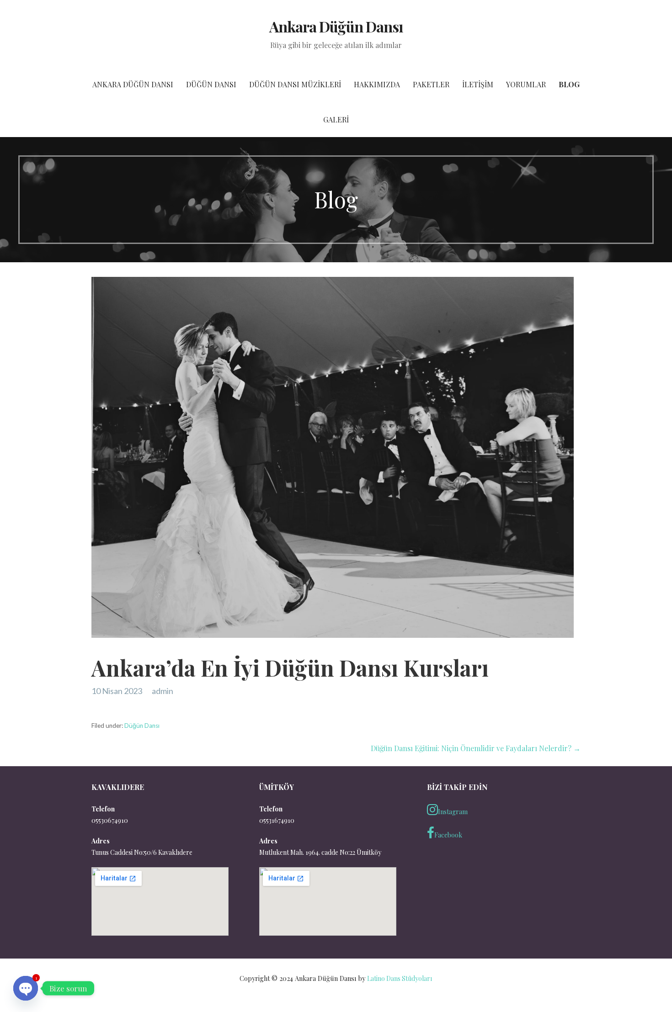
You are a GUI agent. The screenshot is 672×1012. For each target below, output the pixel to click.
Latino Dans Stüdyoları (399, 978)
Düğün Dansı (211, 84)
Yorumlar (526, 84)
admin (162, 691)
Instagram (453, 811)
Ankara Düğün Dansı (336, 26)
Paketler (431, 84)
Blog (569, 84)
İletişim (477, 84)
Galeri (336, 119)
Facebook (448, 835)
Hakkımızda (377, 84)
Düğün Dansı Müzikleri (295, 84)
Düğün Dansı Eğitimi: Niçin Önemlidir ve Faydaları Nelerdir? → (476, 748)
